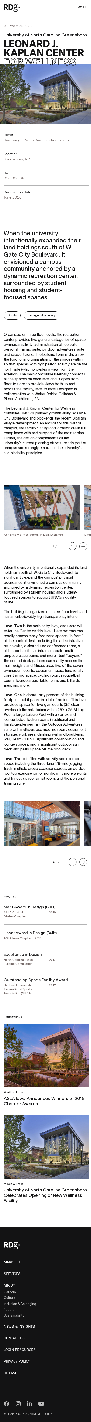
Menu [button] (81, 8)
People (9, 1309)
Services (12, 1273)
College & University (42, 315)
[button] (73, 546)
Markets (12, 1262)
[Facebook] (6, 1403)
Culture (9, 1298)
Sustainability (14, 1315)
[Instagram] (18, 1403)
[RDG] (19, 8)
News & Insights (19, 1326)
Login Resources (20, 1349)
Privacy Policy (17, 1361)
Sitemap (11, 1373)
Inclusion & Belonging (20, 1304)
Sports (26, 26)
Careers (10, 1292)
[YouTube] (41, 1403)
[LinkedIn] (29, 1403)
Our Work (11, 26)
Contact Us (14, 1338)
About (9, 1285)
